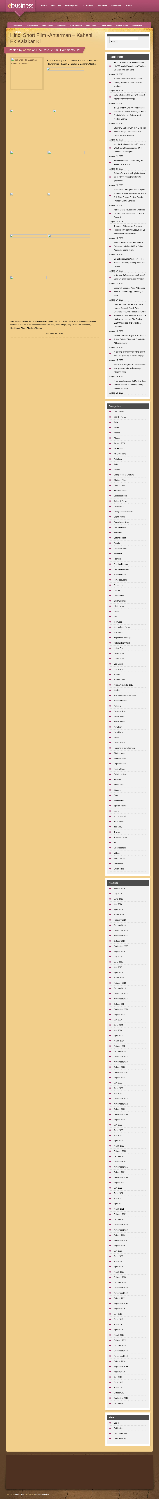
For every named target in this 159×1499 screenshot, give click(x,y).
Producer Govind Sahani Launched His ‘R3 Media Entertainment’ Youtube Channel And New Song (130, 66)
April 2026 (118, 909)
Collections (118, 506)
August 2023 (119, 1078)
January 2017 (120, 1403)
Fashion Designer (121, 569)
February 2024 (120, 1046)
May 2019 (118, 1324)
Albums (117, 438)
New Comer (91, 25)
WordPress (19, 1494)
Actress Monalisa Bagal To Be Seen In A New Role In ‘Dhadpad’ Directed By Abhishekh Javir (130, 339)
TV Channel (87, 5)
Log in (116, 1423)
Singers (117, 790)
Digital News (47, 25)
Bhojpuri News (120, 485)
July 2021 (118, 1188)
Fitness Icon (119, 585)
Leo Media (118, 664)
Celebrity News (120, 501)
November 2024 (121, 999)
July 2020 (118, 1251)
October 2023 (119, 1067)
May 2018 (118, 1388)
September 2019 (121, 1303)
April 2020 (118, 1267)
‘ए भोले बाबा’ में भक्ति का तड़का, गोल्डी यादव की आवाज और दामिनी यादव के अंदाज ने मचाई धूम (129, 277)
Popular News (122, 25)
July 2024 (118, 1020)
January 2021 (120, 1219)
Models (117, 690)
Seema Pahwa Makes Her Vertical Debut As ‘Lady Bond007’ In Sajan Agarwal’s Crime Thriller (128, 246)
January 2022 (120, 1156)
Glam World (119, 596)
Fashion (117, 559)
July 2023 (118, 1083)
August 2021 (119, 1183)
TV (115, 843)
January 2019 (120, 1345)
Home (44, 5)
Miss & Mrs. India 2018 (123, 685)
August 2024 (119, 1014)
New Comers (119, 722)
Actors (116, 427)
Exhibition (118, 554)
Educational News (121, 522)
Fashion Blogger (121, 564)
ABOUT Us (56, 5)
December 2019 (121, 1288)
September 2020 (121, 1240)
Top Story (17, 32)
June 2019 (118, 1319)
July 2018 (118, 1377)
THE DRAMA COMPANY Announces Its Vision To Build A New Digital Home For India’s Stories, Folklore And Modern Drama (130, 113)
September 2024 (121, 1009)
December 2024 (121, 993)
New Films (118, 732)
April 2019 (118, 1330)
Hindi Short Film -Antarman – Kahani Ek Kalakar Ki (51, 38)
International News (122, 627)
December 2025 (121, 930)
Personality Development (124, 748)
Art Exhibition (119, 448)
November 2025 (121, 936)
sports (116, 811)
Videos (117, 853)
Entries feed (119, 1428)
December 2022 (121, 1099)
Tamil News (137, 25)
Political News (120, 758)
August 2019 (119, 1309)
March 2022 (119, 1146)
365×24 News (32, 25)
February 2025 (120, 983)
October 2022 (119, 1109)
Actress (117, 433)
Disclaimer (102, 5)
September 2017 (121, 1398)
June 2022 (118, 1130)
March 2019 (119, 1335)
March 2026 (119, 915)
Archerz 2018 (119, 443)
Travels (117, 832)
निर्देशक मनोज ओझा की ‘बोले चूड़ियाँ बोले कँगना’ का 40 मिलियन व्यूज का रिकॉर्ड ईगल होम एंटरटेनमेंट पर (130, 177)
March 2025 (119, 978)
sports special (120, 816)
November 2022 (121, 1104)
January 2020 (120, 1282)
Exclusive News (120, 548)
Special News (120, 806)
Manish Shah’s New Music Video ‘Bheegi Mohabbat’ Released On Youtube (128, 82)
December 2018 (121, 1351)
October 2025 (119, 941)
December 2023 (121, 1057)
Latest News (119, 659)
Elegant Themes (42, 1494)
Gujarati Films (120, 601)
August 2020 (119, 1246)
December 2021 (121, 1162)
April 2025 (118, 972)
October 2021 (119, 1172)
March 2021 (119, 1209)
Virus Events (119, 858)
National (117, 706)
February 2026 (120, 920)
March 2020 (119, 1272)
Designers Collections (123, 512)
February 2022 (120, 1151)
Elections (61, 25)
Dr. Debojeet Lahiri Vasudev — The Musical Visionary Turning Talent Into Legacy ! (129, 262)
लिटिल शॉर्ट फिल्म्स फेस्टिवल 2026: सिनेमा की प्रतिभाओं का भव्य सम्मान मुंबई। (129, 97)
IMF (115, 617)
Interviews (118, 632)
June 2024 (118, 1025)
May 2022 (118, 1135)
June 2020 (118, 1256)
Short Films (118, 785)
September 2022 (121, 1114)
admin (27, 50)
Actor (116, 422)
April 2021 (118, 1204)
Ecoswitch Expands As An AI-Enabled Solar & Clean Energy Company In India (129, 292)
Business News (120, 496)
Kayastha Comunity (122, 638)
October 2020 (119, 1235)
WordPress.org (120, 1439)
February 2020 (120, 1277)
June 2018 (118, 1382)
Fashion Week (120, 575)
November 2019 (121, 1293)
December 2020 (121, 1225)
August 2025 (119, 951)
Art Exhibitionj (120, 454)
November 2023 (121, 1062)
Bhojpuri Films (120, 480)
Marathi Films (119, 680)
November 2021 (121, 1167)
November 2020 (121, 1230)
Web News (118, 864)
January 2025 (120, 988)
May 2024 (118, 1030)
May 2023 (118, 1093)
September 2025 (121, 946)
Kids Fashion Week (122, 643)
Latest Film (118, 648)
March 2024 (119, 1041)
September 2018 (121, 1366)
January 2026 (120, 925)
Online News (106, 25)
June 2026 (118, 899)
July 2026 (118, 894)
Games (117, 590)
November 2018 (121, 1356)
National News (120, 711)
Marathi (117, 674)
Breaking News (120, 491)
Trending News (120, 837)
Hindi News (119, 606)
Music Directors (120, 701)
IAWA (116, 611)
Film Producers (120, 580)
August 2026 (119, 888)
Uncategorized (120, 848)
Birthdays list (71, 5)
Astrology (118, 459)
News (116, 737)
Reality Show (119, 769)
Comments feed (120, 1433)
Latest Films (119, 653)
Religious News (120, 774)
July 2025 (118, 957)
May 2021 (118, 1198)
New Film (118, 727)
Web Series (119, 869)
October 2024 (119, 1004)
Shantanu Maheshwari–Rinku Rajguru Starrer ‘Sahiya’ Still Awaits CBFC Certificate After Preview (130, 131)
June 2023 (118, 1088)
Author (117, 464)
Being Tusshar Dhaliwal (124, 475)
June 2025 (118, 962)
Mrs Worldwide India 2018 (125, 695)
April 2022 (118, 1141)
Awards (117, 470)
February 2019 (120, 1340)
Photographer (120, 753)
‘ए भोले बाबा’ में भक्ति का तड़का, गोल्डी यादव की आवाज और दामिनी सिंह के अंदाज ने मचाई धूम (129, 354)
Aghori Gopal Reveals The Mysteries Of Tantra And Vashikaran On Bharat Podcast (129, 213)
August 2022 (119, 1120)
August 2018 (119, 1372)
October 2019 (119, 1298)
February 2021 (120, 1214)
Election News (120, 527)
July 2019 (118, 1314)
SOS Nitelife (119, 800)
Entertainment (76, 25)
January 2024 (120, 1051)
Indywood (118, 622)
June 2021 (118, 1193)
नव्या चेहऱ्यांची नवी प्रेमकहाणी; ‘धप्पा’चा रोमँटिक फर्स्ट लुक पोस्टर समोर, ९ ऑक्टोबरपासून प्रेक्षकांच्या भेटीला (129, 368)
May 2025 (118, 967)
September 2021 (121, 1177)
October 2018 (119, 1361)
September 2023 (121, 1072)
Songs (116, 795)
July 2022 (118, 1125)
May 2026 (118, 904)
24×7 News (17, 25)
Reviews (117, 779)
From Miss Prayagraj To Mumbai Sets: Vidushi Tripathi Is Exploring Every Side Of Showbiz (130, 385)
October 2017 (119, 1393)
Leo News (118, 669)
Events (117, 543)
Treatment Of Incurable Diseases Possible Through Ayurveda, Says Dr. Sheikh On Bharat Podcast (129, 230)
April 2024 (118, 1036)
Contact (128, 5)
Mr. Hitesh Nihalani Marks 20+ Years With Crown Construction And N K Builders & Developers (129, 148)
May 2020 (118, 1261)
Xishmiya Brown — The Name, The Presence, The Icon (128, 162)
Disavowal (116, 5)
